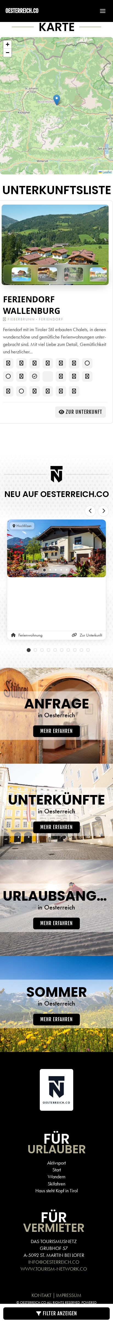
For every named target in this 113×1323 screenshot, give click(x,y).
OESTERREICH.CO (21, 10)
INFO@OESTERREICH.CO (53, 1262)
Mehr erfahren (56, 731)
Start (56, 1169)
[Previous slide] (90, 511)
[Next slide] (103, 511)
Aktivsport (56, 1163)
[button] (100, 11)
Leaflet (107, 172)
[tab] (44, 570)
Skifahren (56, 1183)
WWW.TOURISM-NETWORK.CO (54, 1269)
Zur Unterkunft (84, 412)
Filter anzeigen (59, 1313)
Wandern (56, 1176)
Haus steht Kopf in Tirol (56, 1190)
